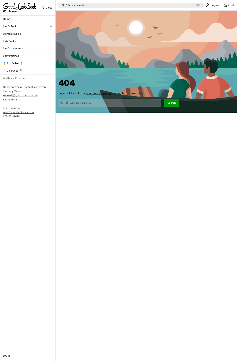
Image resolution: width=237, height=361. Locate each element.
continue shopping (98, 93)
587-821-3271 (11, 99)
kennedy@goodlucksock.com (20, 95)
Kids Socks (9, 41)
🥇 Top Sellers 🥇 (13, 63)
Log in (6, 355)
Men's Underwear (13, 48)
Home (6, 19)
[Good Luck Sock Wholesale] (19, 7)
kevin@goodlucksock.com (18, 112)
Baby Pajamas (11, 55)
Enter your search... (132, 5)
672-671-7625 (11, 116)
